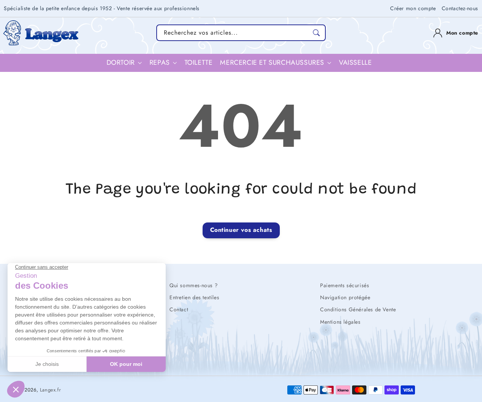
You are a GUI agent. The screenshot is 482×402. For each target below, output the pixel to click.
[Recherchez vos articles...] (316, 33)
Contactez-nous (460, 8)
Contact (178, 309)
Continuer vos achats (241, 229)
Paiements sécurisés (344, 285)
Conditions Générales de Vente (358, 309)
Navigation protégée (345, 297)
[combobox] (241, 32)
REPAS (159, 62)
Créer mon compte (413, 8)
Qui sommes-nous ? (193, 285)
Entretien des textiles (194, 297)
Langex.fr (50, 389)
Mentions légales (340, 322)
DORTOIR (121, 62)
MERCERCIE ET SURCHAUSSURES (272, 62)
